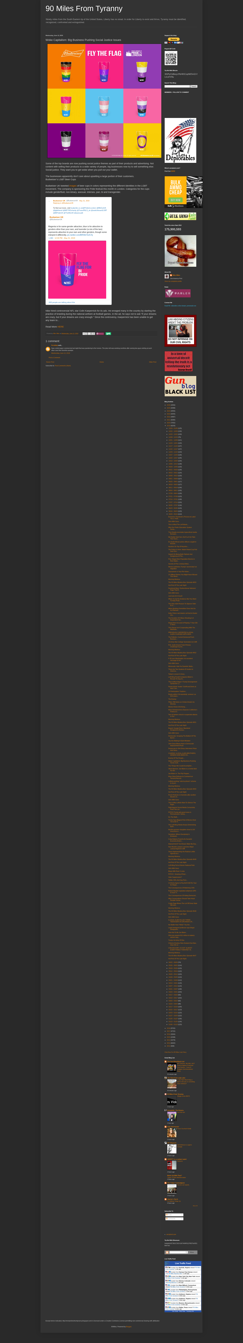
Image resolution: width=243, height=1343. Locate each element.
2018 (169, 1028)
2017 (169, 1031)
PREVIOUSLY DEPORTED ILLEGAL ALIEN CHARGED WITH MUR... (180, 633)
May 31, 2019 (84, 201)
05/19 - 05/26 (173, 968)
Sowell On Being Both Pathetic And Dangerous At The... (180, 555)
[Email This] (84, 333)
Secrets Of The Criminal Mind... (179, 564)
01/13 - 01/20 (173, 1021)
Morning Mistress (174, 579)
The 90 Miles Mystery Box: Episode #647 (182, 956)
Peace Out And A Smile (184, 1128)
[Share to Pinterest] (94, 333)
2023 (169, 414)
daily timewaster (173, 1127)
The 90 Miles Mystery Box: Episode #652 (182, 653)
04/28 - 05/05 (173, 977)
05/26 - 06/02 (173, 965)
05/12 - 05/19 (173, 971)
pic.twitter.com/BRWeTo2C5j (80, 235)
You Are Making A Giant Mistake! (179, 741)
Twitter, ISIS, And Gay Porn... (178, 880)
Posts (169, 1215)
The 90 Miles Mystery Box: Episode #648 (182, 911)
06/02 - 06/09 (173, 962)
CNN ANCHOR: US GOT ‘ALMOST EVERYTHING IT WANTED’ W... (180, 949)
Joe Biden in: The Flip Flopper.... (179, 773)
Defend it (180, 1161)
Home (102, 362)
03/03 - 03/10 (173, 1001)
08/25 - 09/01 (173, 482)
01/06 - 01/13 (173, 1024)
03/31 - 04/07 (173, 989)
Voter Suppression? (175, 877)
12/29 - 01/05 (173, 428)
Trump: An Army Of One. (176, 940)
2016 (169, 1034)
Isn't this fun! (181, 1112)
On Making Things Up (174, 1201)
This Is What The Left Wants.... (178, 524)
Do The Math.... (173, 817)
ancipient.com (171, 1234)
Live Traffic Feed (183, 1263)
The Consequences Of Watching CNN (181, 888)
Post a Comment (54, 357)
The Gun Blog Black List (175, 1061)
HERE (60, 326)
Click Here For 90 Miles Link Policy (176, 1052)
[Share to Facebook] (91, 333)
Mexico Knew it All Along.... (177, 707)
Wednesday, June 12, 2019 (60, 353)
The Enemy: (172, 699)
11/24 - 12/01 (173, 443)
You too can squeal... (183, 1185)
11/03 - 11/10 (173, 452)
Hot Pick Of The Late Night (177, 585)
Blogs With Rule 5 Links (176, 871)
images (73, 185)
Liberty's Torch (172, 1199)
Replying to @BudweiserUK (63, 203)
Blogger (128, 1327)
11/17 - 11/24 (173, 446)
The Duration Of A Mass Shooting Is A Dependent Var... (181, 619)
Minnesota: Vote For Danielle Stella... (181, 666)
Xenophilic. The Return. (175, 1110)
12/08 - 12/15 (173, 437)
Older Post (152, 362)
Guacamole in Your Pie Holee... (179, 571)
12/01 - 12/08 (173, 440)
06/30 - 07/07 (173, 505)
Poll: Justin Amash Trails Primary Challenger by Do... (179, 646)
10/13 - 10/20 (173, 461)
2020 (169, 423)
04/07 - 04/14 (173, 986)
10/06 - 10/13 (173, 464)
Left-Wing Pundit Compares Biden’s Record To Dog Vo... (180, 678)
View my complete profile (173, 281)
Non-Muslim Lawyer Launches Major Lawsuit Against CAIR (181, 847)
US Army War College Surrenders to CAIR (182, 642)
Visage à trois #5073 (183, 1096)
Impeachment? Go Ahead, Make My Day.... (182, 844)
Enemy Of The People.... (176, 758)
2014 (169, 1040)
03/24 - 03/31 (173, 992)
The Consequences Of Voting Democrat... (182, 895)
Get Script (175, 1311)
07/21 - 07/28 (173, 496)
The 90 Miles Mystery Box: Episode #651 (182, 722)
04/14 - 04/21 (173, 983)
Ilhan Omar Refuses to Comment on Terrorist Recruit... (180, 777)
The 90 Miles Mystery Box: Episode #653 (182, 582)
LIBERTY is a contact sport (177, 1159)
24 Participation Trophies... (177, 691)
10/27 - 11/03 (173, 455)
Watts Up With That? (174, 1175)
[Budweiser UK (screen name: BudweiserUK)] (50, 201)
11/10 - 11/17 (173, 449)
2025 (169, 408)
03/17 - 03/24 (173, 995)
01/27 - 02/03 (173, 1016)
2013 (169, 1043)
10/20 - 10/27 (173, 458)
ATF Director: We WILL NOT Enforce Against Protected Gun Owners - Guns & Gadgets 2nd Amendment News (186, 1067)
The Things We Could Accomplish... (180, 766)
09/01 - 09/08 (173, 479)
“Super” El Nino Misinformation (176, 1177)
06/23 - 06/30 (173, 508)
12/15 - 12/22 (173, 434)
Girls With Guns (173, 521)
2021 (169, 420)
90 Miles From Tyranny (84, 8)
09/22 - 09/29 (173, 470)
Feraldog (54, 345)
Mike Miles (176, 275)
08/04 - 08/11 (173, 490)
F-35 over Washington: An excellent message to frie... (180, 659)
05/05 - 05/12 (173, 974)
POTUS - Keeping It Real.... (177, 874)
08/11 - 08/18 (173, 487)
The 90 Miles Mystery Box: (174, 1273)
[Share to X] (89, 333)
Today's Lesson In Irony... (176, 674)
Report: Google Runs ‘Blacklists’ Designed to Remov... (179, 729)
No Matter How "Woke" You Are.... (179, 925)
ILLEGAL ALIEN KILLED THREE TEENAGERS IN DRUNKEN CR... (180, 921)
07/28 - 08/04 (173, 493)
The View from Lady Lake (176, 1078)
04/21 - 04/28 (173, 980)
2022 (169, 417)
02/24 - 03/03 (173, 1004)
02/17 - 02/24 (173, 1007)
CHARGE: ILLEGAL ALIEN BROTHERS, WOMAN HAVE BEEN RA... (182, 754)
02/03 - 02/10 (173, 1013)
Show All (195, 1205)
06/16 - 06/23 (173, 511)
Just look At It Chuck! (175, 596)
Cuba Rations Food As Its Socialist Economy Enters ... (180, 840)
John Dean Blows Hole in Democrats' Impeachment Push (181, 744)
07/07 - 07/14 (173, 502)
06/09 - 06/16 (173, 514)
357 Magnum (171, 1143)
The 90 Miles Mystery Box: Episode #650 (182, 789)
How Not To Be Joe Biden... (177, 932)
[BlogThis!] (86, 333)
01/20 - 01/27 (173, 1019)
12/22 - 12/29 (173, 431)
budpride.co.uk (77, 208)
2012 (169, 1046)
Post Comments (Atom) (63, 366)
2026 (169, 405)
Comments (171, 1219)
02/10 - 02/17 (173, 1010)
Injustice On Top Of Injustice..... (178, 546)
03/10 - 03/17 (173, 998)
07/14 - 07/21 (173, 499)
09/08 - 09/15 (173, 476)
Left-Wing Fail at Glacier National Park (181, 865)
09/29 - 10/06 (173, 467)
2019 (169, 426)
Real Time (182, 1311)
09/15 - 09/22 (173, 473)
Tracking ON (190, 1311)
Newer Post (50, 362)
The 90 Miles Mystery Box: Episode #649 (182, 859)
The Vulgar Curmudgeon (176, 1183)
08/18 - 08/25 (173, 484)
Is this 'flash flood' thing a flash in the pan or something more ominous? (186, 1081)
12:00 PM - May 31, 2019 (65, 238)
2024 (169, 411)
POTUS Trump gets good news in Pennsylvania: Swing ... (179, 813)
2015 (169, 1037)
